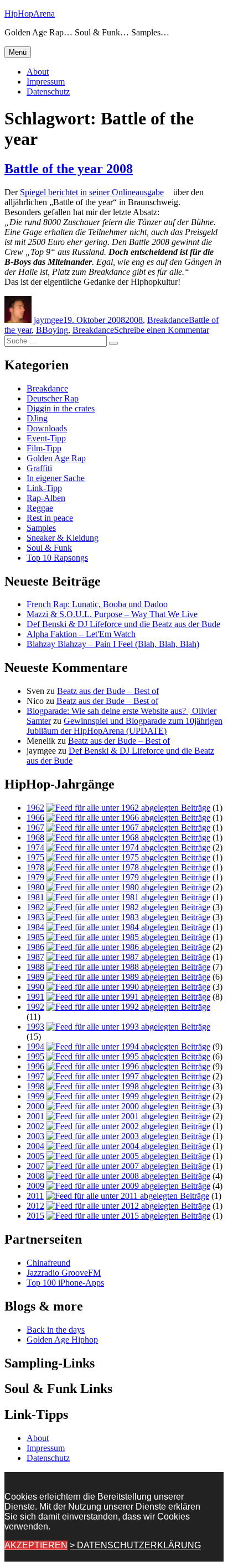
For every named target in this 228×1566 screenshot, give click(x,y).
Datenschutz (48, 91)
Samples (41, 528)
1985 (35, 937)
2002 (35, 1126)
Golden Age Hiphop (62, 1339)
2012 (35, 1205)
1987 (35, 957)
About (38, 71)
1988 (35, 967)
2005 (35, 1156)
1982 (35, 907)
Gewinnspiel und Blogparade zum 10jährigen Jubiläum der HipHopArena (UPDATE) (124, 725)
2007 (35, 1166)
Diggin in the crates (61, 408)
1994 (35, 1046)
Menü (18, 52)
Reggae (40, 508)
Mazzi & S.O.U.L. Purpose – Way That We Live (112, 614)
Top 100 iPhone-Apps (65, 1282)
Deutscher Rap (53, 398)
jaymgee (48, 320)
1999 (35, 1096)
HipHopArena (29, 13)
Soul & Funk (49, 547)
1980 (35, 887)
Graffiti (39, 468)
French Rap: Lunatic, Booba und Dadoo (97, 604)
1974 (35, 847)
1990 (35, 986)
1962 (35, 807)
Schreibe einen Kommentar (161, 330)
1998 (35, 1086)
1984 (35, 927)
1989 (35, 977)
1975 (35, 857)
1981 (35, 897)
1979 (35, 877)
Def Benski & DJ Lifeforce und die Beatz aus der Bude (123, 624)
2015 (35, 1215)
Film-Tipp (44, 448)
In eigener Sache (56, 478)
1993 (35, 1026)
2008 (134, 320)
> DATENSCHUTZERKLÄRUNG (135, 1545)
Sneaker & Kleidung (63, 537)
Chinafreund (48, 1262)
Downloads (47, 428)
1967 (35, 827)
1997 (35, 1076)
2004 (35, 1146)
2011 (35, 1195)
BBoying (52, 330)
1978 (35, 867)
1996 (35, 1066)
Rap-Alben (46, 498)
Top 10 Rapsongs (57, 557)
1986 (35, 947)
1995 (35, 1056)
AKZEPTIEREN (36, 1545)
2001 (35, 1116)
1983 (35, 917)
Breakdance (168, 320)
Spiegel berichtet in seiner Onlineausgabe (92, 192)
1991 (35, 996)
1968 (35, 837)
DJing (37, 418)
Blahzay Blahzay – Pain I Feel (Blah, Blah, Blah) (113, 644)
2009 (35, 1186)
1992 (35, 1006)
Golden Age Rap (56, 458)
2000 (35, 1106)
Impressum (46, 81)
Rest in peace (50, 518)
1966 (35, 817)
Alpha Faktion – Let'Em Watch (81, 634)
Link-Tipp (44, 488)
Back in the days (56, 1329)
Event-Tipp (46, 438)
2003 (35, 1136)
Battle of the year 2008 (68, 168)
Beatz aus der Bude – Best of (108, 691)
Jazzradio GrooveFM (64, 1272)
